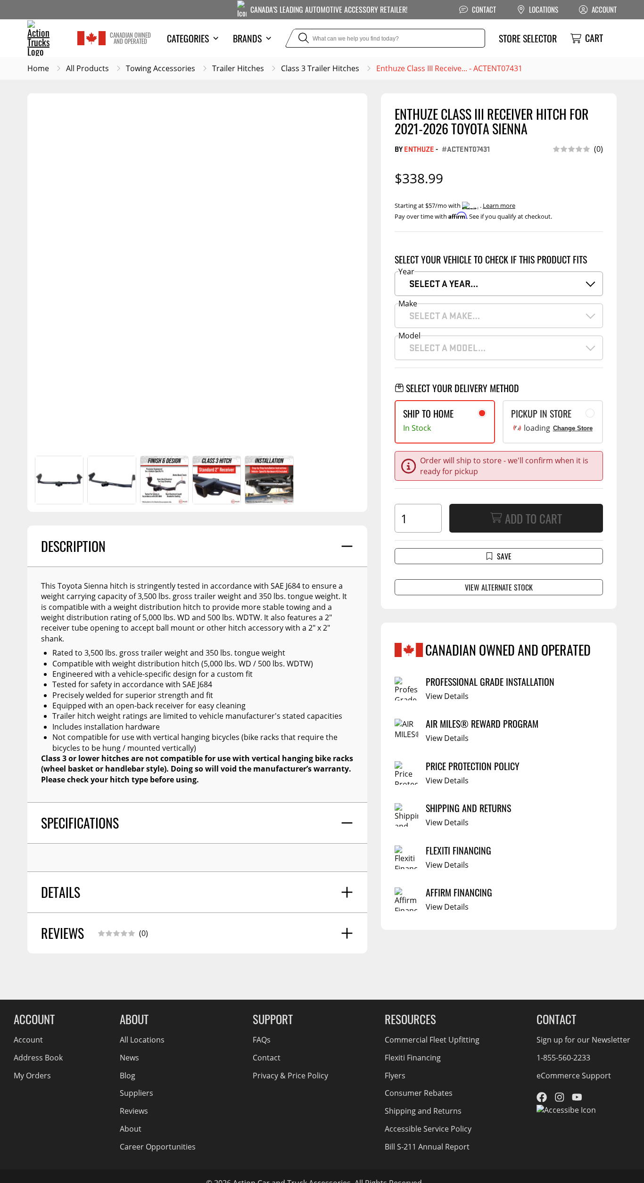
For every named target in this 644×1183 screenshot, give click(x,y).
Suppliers (136, 1093)
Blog (127, 1075)
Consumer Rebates (419, 1093)
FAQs (262, 1040)
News (129, 1057)
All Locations (142, 1040)
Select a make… (444, 315)
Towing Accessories (160, 68)
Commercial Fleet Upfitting (432, 1040)
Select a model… (447, 347)
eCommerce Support (574, 1075)
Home (38, 68)
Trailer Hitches (238, 68)
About (130, 1129)
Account (28, 1040)
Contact (267, 1057)
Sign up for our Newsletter (583, 1040)
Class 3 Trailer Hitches (320, 68)
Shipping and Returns (423, 1111)
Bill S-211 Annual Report (427, 1147)
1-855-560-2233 (563, 1057)
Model (409, 335)
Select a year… (443, 283)
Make (407, 303)
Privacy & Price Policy (290, 1075)
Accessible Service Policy (428, 1129)
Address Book (38, 1057)
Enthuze (419, 149)
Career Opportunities (158, 1147)
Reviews (134, 1111)
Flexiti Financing (413, 1057)
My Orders (32, 1075)
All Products (87, 68)
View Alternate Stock (499, 587)
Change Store (573, 428)
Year (406, 271)
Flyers (395, 1075)
